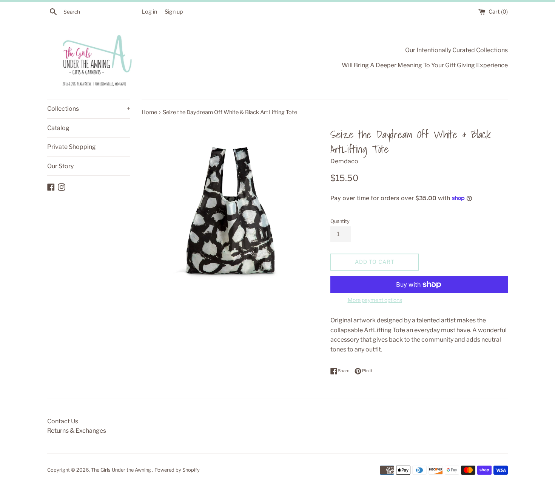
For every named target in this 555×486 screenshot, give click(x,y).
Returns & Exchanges (76, 430)
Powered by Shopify (177, 470)
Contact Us (62, 421)
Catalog (58, 128)
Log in (149, 11)
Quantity (340, 221)
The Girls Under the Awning (121, 470)
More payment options (375, 300)
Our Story (60, 166)
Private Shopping (71, 146)
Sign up (174, 11)
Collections (88, 108)
